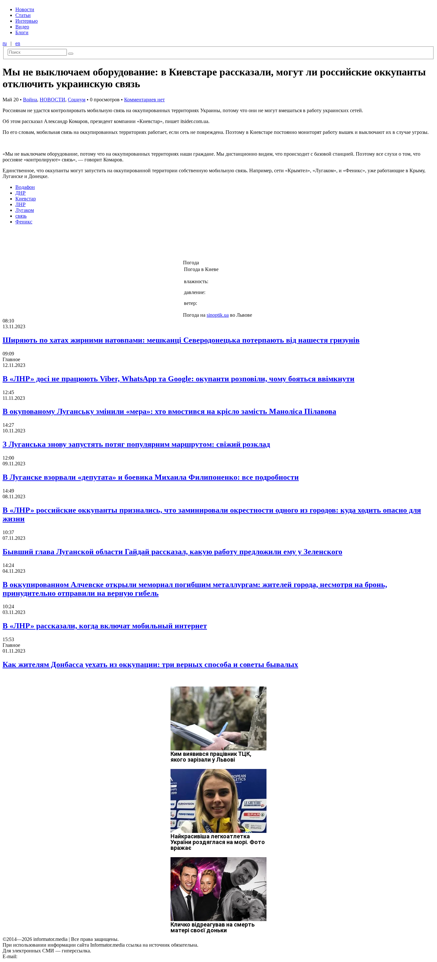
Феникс (23, 221)
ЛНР (20, 204)
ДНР (20, 193)
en (17, 43)
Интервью (26, 21)
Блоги (21, 32)
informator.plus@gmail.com (47, 956)
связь (21, 216)
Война (30, 99)
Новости (24, 9)
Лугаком (24, 210)
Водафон (25, 187)
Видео (22, 26)
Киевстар (25, 198)
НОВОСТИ (52, 99)
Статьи (23, 15)
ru (5, 43)
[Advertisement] (103, 244)
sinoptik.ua (218, 315)
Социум (76, 99)
